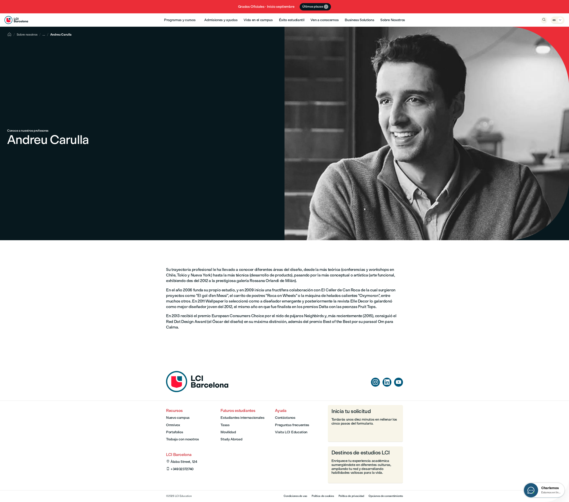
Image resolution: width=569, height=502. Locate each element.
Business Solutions (359, 20)
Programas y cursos (179, 20)
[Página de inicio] (197, 391)
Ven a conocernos (325, 20)
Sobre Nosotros (392, 20)
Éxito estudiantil (292, 20)
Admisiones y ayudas (220, 20)
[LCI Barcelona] (16, 20)
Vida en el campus (258, 20)
